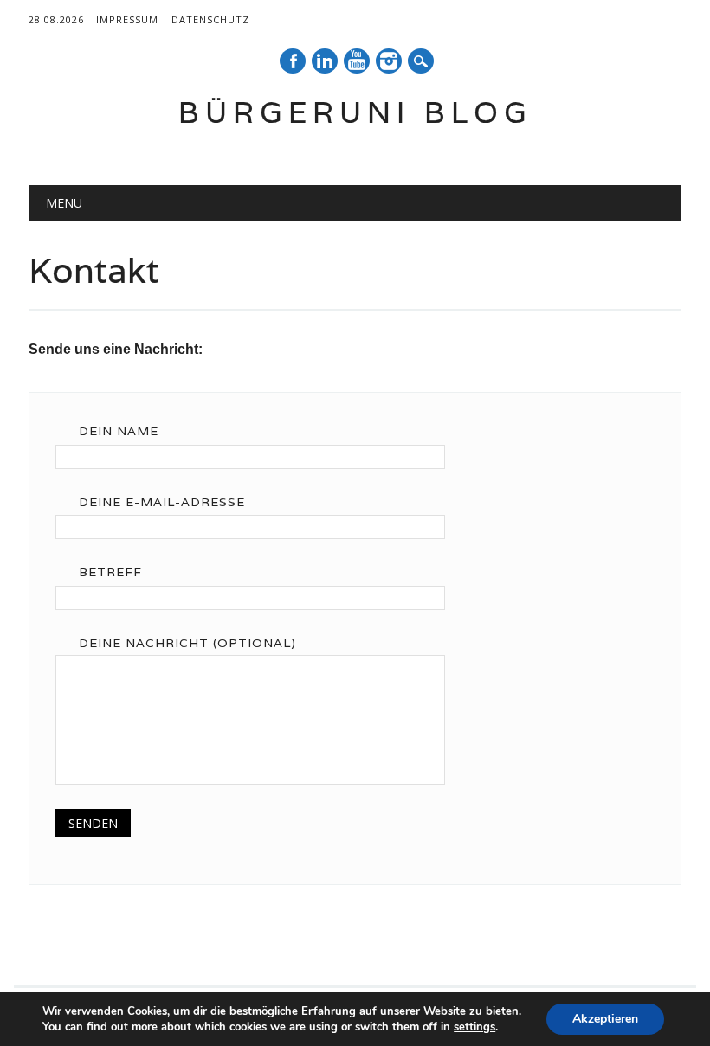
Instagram (389, 61)
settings (474, 1027)
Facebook (293, 61)
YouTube (357, 61)
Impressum (127, 19)
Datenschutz (210, 19)
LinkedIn (325, 61)
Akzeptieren (605, 1019)
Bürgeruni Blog (355, 112)
